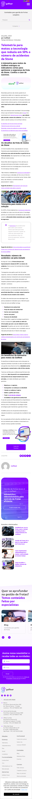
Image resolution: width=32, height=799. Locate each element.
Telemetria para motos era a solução (10, 126)
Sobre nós (19, 742)
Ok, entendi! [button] (16, 794)
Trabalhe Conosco (22, 770)
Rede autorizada (21, 776)
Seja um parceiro (21, 773)
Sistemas (5, 740)
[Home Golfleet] (7, 4)
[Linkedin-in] (8, 695)
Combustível (5, 760)
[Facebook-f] (5, 695)
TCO (3, 763)
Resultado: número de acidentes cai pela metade (13, 128)
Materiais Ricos (21, 756)
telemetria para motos (16, 115)
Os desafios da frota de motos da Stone (11, 124)
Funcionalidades (7, 757)
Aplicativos (5, 772)
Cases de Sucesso (16, 447)
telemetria (13, 226)
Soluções (5, 736)
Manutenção (5, 769)
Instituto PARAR (21, 745)
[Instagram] (2, 695)
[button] (28, 4)
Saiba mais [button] (24, 789)
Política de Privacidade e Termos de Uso (17, 677)
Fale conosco (20, 768)
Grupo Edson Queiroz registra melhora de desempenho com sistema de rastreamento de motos (15, 337)
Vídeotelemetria (6, 746)
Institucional (21, 736)
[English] (26, 1)
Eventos (19, 759)
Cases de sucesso (22, 739)
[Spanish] (28, 1)
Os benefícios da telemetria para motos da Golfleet (14, 131)
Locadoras (5, 754)
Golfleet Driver (6, 775)
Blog (18, 753)
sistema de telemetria (24, 210)
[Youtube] (10, 695)
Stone (24, 113)
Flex (3, 748)
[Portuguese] (24, 1)
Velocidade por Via (7, 766)
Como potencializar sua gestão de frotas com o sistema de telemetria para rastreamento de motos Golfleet (15, 249)
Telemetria (5, 743)
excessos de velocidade (23, 173)
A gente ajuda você (14, 507)
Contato (19, 764)
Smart (3, 751)
